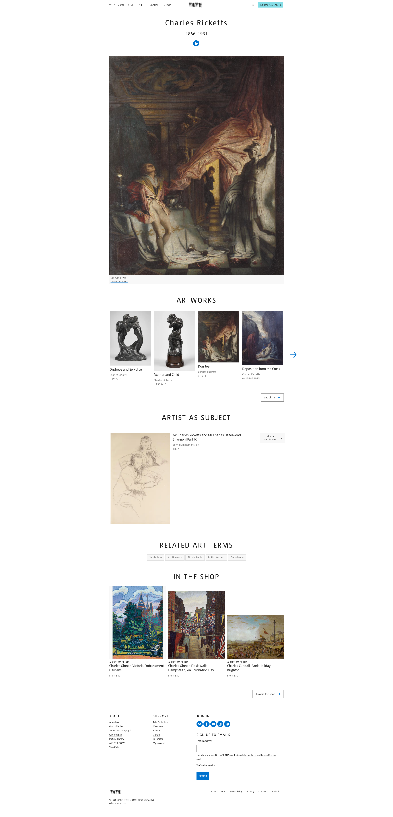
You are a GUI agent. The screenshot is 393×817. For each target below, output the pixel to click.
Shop (167, 4)
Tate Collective (160, 722)
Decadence (237, 557)
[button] (252, 5)
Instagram (220, 724)
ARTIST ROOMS (117, 743)
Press (213, 791)
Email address (204, 741)
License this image (119, 281)
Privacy (250, 791)
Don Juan (115, 277)
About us (114, 722)
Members (158, 726)
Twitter (199, 724)
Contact (275, 791)
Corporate (158, 739)
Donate (156, 734)
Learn (154, 4)
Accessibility (236, 791)
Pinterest (227, 724)
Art (141, 4)
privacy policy (208, 765)
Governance (115, 734)
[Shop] (196, 43)
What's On (116, 4)
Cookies (263, 791)
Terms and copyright (120, 730)
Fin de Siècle (195, 557)
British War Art (216, 557)
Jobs (222, 791)
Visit (131, 4)
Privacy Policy (250, 755)
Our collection (116, 726)
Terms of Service (268, 755)
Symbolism (155, 557)
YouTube (213, 724)
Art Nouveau (175, 557)
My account (159, 743)
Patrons (157, 730)
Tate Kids (114, 747)
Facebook (206, 724)
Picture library (116, 739)
